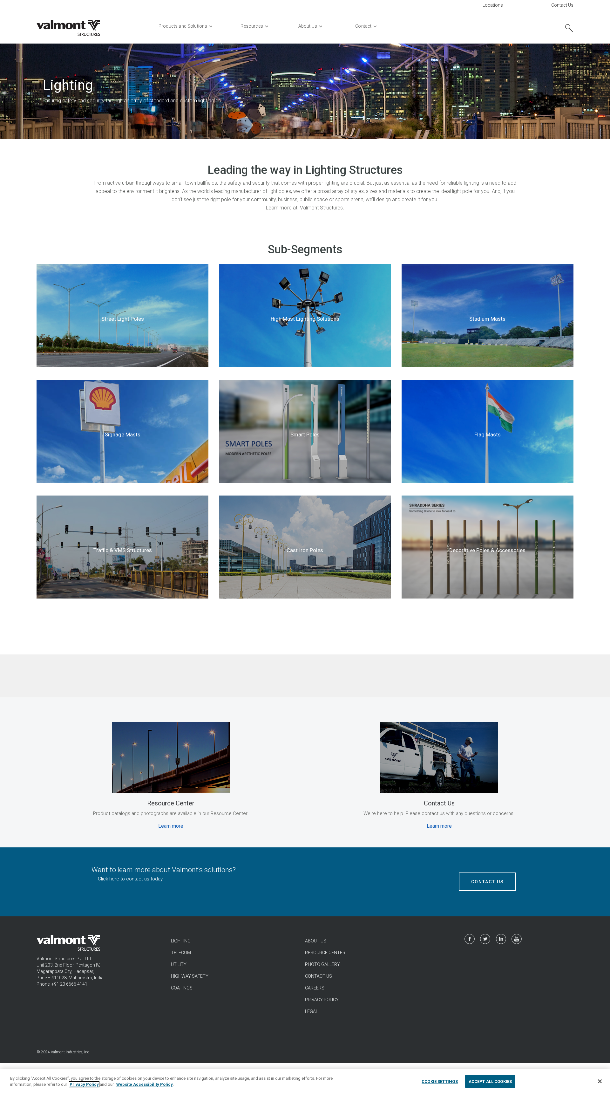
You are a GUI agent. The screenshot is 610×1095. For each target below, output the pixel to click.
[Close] (600, 1081)
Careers (314, 987)
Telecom (181, 952)
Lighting (181, 940)
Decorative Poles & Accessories (487, 550)
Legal (311, 1011)
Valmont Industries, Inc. (70, 1052)
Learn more (170, 826)
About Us (315, 940)
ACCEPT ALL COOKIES (490, 1081)
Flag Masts (487, 434)
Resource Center (325, 952)
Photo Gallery (322, 964)
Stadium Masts (487, 319)
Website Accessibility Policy (144, 1084)
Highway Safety (189, 976)
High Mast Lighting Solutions (305, 319)
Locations (493, 5)
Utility (178, 964)
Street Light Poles (122, 319)
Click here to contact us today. (131, 879)
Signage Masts (122, 434)
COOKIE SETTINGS (440, 1081)
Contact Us (562, 5)
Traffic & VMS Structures (122, 550)
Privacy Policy (322, 999)
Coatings (182, 987)
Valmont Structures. (322, 208)
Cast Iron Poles (305, 550)
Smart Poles (305, 434)
